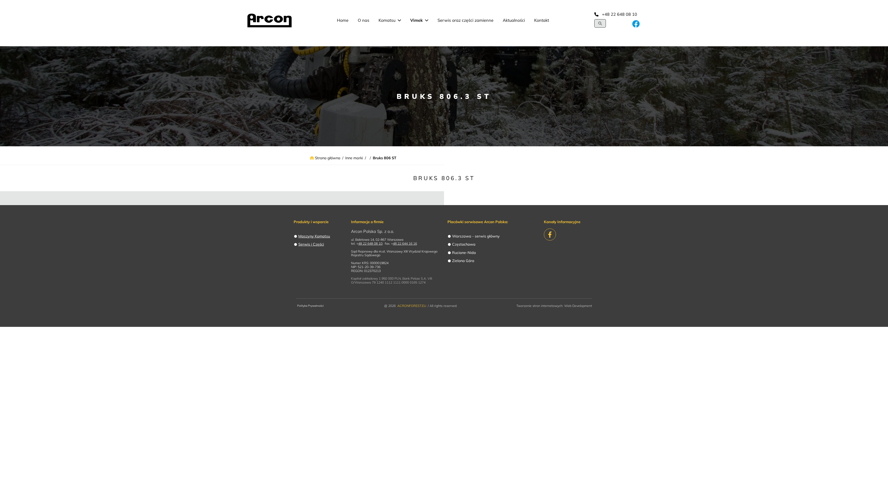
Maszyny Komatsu (314, 236)
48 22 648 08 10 (370, 244)
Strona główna (327, 158)
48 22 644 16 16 (405, 244)
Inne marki (354, 158)
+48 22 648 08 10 (619, 14)
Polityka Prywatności (310, 305)
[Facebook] (636, 27)
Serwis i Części (311, 244)
